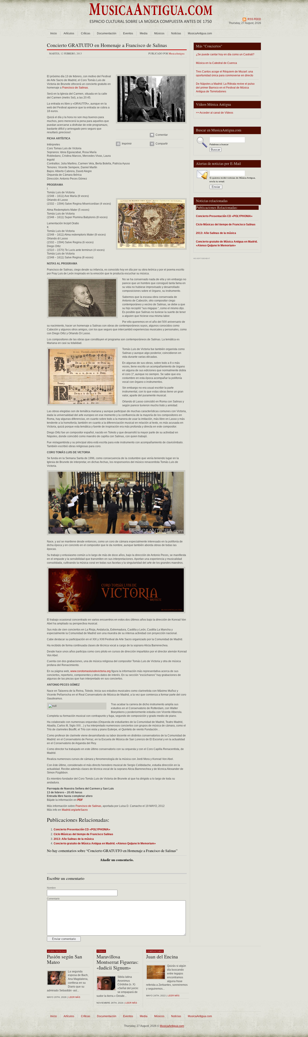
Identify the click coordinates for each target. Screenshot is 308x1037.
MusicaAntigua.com (200, 33)
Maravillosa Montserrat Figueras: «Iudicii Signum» (117, 962)
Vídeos (101, 951)
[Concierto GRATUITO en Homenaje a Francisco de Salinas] (151, 124)
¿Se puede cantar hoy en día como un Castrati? (225, 54)
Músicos (159, 33)
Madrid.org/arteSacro (75, 809)
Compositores (155, 951)
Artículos (69, 33)
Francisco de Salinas (75, 87)
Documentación (106, 33)
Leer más (74, 997)
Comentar (162, 134)
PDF (80, 799)
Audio (51, 951)
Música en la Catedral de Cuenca (216, 62)
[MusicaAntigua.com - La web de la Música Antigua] (150, 26)
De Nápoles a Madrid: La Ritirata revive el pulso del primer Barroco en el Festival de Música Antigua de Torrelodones (225, 87)
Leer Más (131, 1003)
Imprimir (127, 143)
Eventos (128, 33)
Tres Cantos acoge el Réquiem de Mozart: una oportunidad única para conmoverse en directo (224, 73)
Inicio (53, 33)
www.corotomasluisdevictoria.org (90, 671)
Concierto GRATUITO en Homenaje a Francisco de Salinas (107, 45)
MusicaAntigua (176, 53)
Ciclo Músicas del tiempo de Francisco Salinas (225, 224)
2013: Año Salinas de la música (216, 232)
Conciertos (213, 46)
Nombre (51, 887)
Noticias (176, 33)
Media (143, 33)
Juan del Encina (162, 956)
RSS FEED (254, 19)
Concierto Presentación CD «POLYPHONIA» (224, 216)
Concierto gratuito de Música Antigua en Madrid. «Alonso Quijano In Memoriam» (226, 243)
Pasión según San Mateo (64, 959)
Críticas (85, 33)
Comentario (53, 898)
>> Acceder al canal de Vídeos (214, 112)
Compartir (162, 143)
